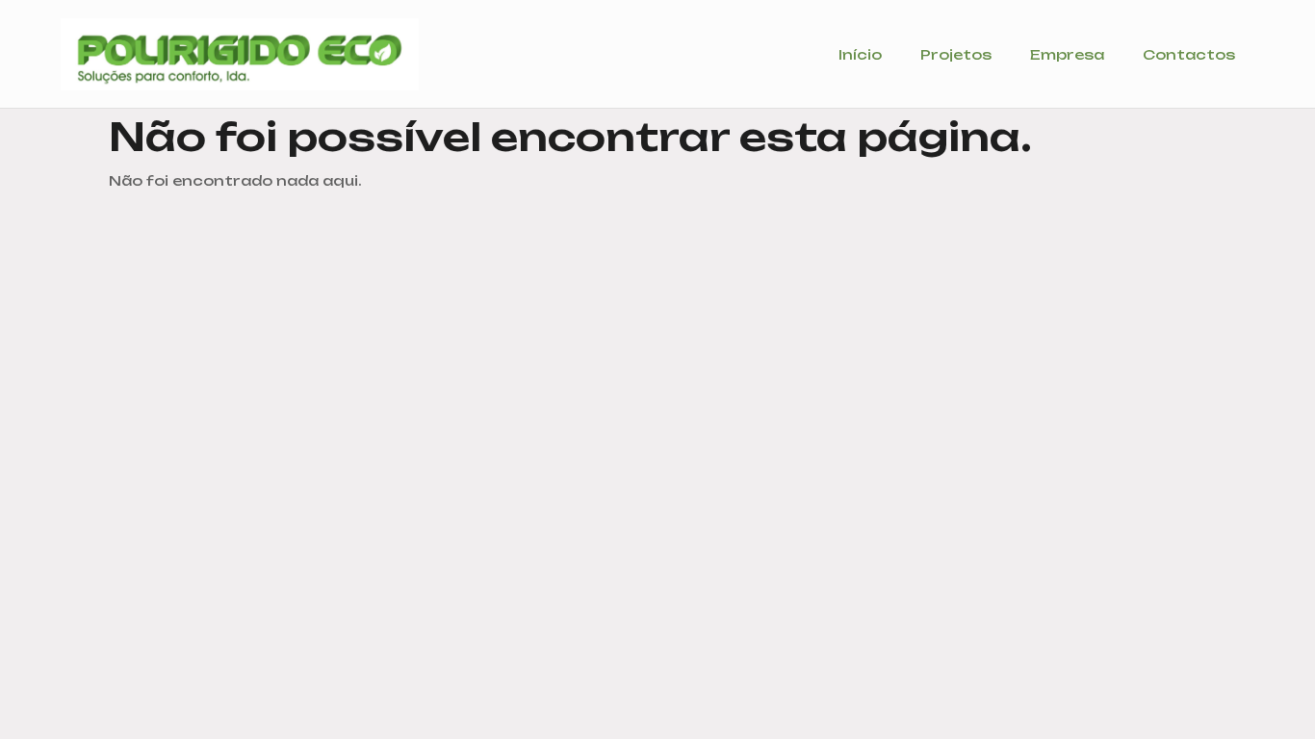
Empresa (1067, 54)
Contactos (1189, 54)
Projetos (956, 54)
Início (860, 54)
